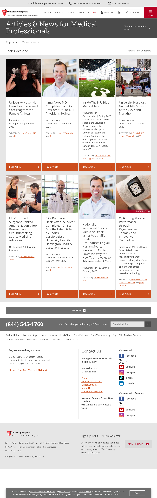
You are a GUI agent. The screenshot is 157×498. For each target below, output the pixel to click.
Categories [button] (29, 42)
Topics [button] (10, 42)
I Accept (137, 493)
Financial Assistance (91, 381)
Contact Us (87, 378)
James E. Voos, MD (28, 133)
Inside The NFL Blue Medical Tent (95, 104)
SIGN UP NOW (135, 444)
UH (14, 136)
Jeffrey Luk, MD (137, 133)
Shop (119, 12)
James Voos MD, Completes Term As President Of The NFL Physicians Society (60, 107)
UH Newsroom (89, 384)
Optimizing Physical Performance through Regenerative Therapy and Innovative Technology (132, 229)
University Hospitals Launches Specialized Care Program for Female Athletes (23, 107)
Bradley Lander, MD (65, 267)
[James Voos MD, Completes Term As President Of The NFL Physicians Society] (60, 78)
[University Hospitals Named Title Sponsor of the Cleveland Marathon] (133, 78)
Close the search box (142, 12)
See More (76, 310)
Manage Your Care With (28, 370)
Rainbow (94, 12)
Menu (150, 15)
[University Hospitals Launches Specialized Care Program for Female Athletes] (23, 78)
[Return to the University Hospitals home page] (20, 12)
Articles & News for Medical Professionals (51, 27)
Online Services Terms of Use (42, 491)
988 (83, 404)
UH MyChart (109, 12)
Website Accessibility (92, 391)
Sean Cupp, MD (88, 158)
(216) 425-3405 (89, 371)
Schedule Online (119, 3)
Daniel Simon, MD (139, 279)
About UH (86, 388)
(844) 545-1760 (24, 324)
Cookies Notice (85, 491)
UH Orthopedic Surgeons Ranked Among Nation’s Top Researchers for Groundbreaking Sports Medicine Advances (23, 229)
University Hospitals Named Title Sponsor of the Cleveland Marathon (133, 107)
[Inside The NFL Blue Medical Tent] (96, 78)
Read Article (15, 166)
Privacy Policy (65, 491)
